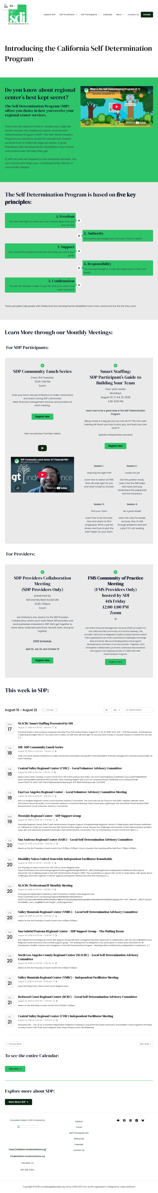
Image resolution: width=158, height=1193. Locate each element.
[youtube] (42, 448)
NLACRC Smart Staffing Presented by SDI (45, 723)
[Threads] (136, 1120)
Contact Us (133, 14)
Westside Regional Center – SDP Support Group (49, 816)
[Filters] (106, 710)
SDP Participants (89, 14)
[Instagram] (130, 1120)
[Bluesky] (143, 1120)
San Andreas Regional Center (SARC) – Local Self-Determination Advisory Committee (75, 839)
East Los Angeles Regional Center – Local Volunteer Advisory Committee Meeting (72, 792)
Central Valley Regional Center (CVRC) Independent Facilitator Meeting (65, 1016)
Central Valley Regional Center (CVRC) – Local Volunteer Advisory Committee (70, 768)
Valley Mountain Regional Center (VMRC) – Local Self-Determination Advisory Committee (78, 912)
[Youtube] (118, 1120)
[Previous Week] (43, 710)
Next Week (144, 1044)
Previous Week (15, 1044)
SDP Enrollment (66, 14)
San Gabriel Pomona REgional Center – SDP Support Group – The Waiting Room (71, 931)
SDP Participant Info (79, 1133)
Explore (79, 1121)
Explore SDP (49, 14)
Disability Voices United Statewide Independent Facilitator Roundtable (65, 859)
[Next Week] (56, 710)
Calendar (107, 14)
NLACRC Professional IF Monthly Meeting (45, 885)
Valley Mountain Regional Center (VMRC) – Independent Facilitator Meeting (68, 977)
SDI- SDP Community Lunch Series (40, 747)
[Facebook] (124, 1120)
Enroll (79, 1127)
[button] (75, 15)
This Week (50, 710)
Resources (79, 1138)
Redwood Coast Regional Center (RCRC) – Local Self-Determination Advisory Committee (77, 997)
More (118, 14)
